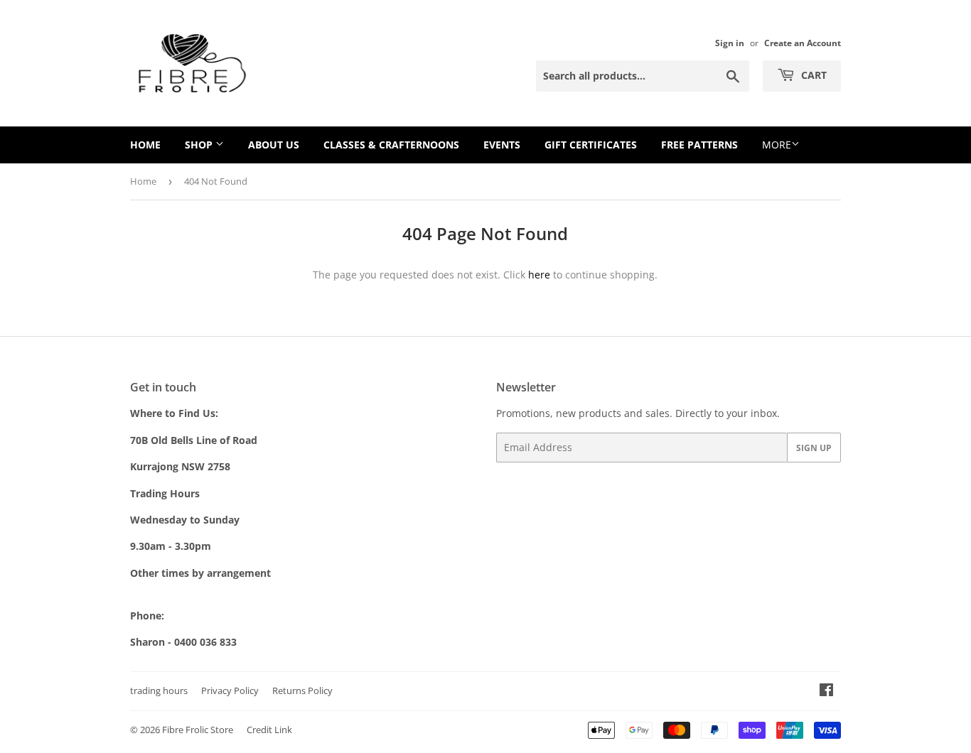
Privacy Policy (230, 690)
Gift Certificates (590, 144)
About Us (273, 144)
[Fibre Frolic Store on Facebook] (826, 691)
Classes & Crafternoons (391, 144)
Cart (812, 75)
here (539, 274)
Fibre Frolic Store (197, 729)
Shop (200, 144)
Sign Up (814, 448)
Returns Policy (302, 690)
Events (501, 144)
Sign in (729, 42)
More (776, 144)
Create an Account (802, 42)
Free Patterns (699, 144)
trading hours (159, 690)
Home (145, 144)
